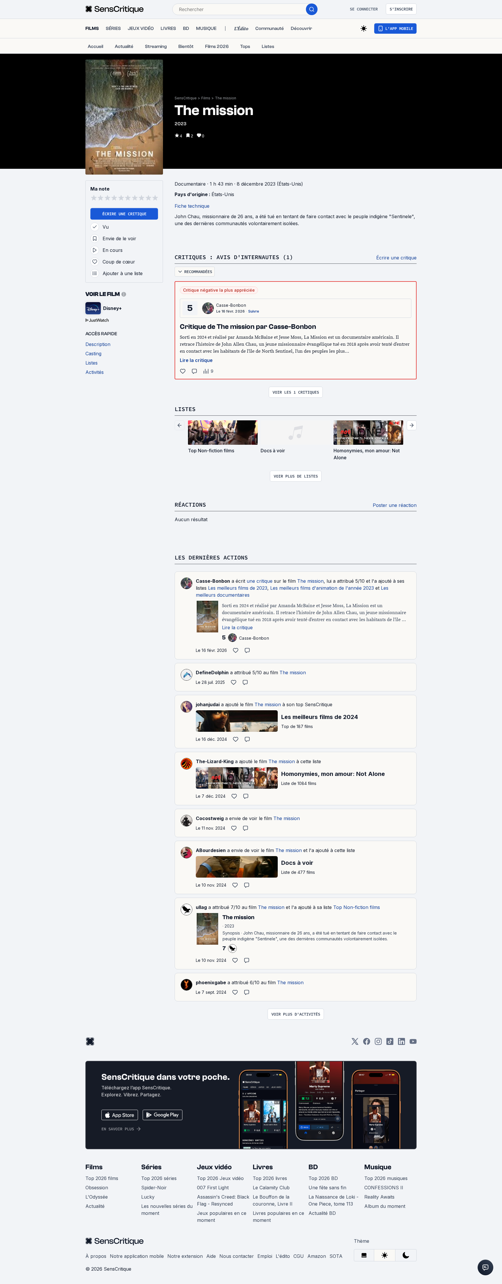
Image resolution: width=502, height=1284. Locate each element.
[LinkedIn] (401, 1043)
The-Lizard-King (215, 761)
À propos (95, 1256)
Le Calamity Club (271, 1187)
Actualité (95, 1206)
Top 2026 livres (270, 1178)
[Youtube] (413, 1043)
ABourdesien (211, 850)
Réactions (190, 504)
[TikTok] (389, 1043)
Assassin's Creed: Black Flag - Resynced (223, 1200)
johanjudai (208, 704)
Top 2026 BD (323, 1178)
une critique (259, 581)
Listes (185, 409)
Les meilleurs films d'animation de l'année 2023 (322, 588)
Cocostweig (210, 818)
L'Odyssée (96, 1197)
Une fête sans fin (327, 1187)
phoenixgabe (211, 982)
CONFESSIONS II (383, 1187)
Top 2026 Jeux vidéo (220, 1178)
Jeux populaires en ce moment (221, 1216)
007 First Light (213, 1187)
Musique (377, 1167)
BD (313, 1167)
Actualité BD (322, 1213)
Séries (151, 1167)
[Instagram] (378, 1043)
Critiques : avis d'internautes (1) (234, 257)
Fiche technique (192, 206)
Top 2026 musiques (386, 1178)
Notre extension (185, 1256)
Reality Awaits (379, 1197)
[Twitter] (355, 1043)
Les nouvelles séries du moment (167, 1209)
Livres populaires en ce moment (278, 1216)
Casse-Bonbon (231, 305)
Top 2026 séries (159, 1178)
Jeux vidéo (214, 1167)
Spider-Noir (154, 1187)
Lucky (148, 1197)
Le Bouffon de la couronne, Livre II (273, 1200)
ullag (201, 907)
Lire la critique (196, 360)
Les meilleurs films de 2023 (237, 588)
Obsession (96, 1187)
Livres (263, 1167)
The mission (225, 98)
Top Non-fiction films (356, 907)
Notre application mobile (137, 1256)
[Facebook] (366, 1043)
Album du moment (384, 1206)
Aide (211, 1256)
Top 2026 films (101, 1178)
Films (205, 98)
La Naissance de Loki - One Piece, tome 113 (333, 1200)
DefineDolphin (212, 672)
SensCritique (186, 98)
